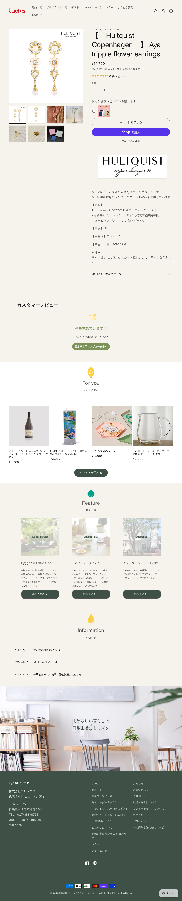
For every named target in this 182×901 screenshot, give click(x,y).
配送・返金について (144, 802)
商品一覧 (97, 789)
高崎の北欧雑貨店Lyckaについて (110, 836)
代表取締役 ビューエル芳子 (27, 796)
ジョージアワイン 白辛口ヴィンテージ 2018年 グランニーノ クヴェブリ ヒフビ (28, 453)
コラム (96, 844)
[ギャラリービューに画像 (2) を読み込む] (36, 114)
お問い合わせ (141, 789)
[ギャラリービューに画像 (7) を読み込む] (55, 133)
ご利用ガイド (141, 796)
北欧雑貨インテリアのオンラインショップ (78, 893)
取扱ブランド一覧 (102, 796)
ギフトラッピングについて (148, 808)
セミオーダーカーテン (105, 802)
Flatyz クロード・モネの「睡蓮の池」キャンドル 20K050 (68, 452)
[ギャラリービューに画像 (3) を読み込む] (55, 114)
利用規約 (138, 814)
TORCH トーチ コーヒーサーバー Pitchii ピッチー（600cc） (152, 452)
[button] (156, 11)
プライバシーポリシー (146, 821)
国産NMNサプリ (101, 821)
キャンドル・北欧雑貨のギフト (110, 808)
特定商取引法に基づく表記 (148, 827)
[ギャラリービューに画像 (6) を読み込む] (36, 133)
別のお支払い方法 (131, 140)
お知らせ (138, 783)
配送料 (100, 68)
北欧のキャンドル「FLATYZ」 (110, 814)
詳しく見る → (40, 594)
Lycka (102, 893)
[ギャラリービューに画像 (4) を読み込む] (74, 114)
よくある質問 (99, 850)
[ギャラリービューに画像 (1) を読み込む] (17, 114)
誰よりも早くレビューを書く (91, 346)
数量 (94, 83)
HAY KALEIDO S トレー (105, 450)
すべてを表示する (91, 472)
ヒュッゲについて (102, 827)
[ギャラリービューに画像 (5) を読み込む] (17, 133)
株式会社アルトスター (23, 791)
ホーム (96, 783)
